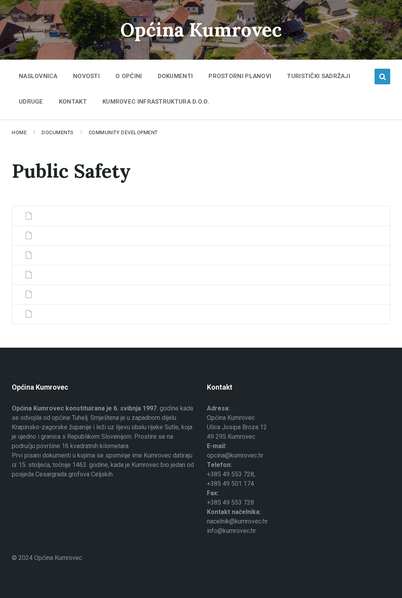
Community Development (123, 132)
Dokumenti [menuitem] (175, 76)
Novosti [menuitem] (86, 76)
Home (19, 132)
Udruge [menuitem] (31, 101)
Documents (58, 132)
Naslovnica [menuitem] (38, 76)
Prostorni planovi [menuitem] (239, 76)
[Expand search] (382, 76)
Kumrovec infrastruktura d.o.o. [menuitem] (155, 101)
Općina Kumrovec (201, 30)
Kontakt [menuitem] (73, 101)
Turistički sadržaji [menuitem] (318, 76)
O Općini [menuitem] (128, 76)
